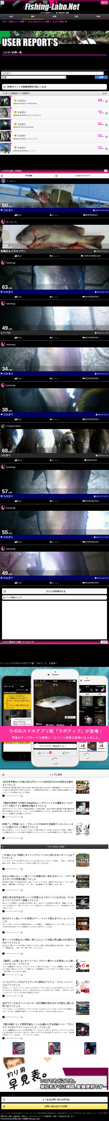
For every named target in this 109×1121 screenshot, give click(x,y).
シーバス (6, 332)
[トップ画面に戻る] (54, 10)
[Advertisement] (54, 27)
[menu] (2, 2)
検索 (101, 77)
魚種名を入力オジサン (13, 251)
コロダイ (8, 210)
